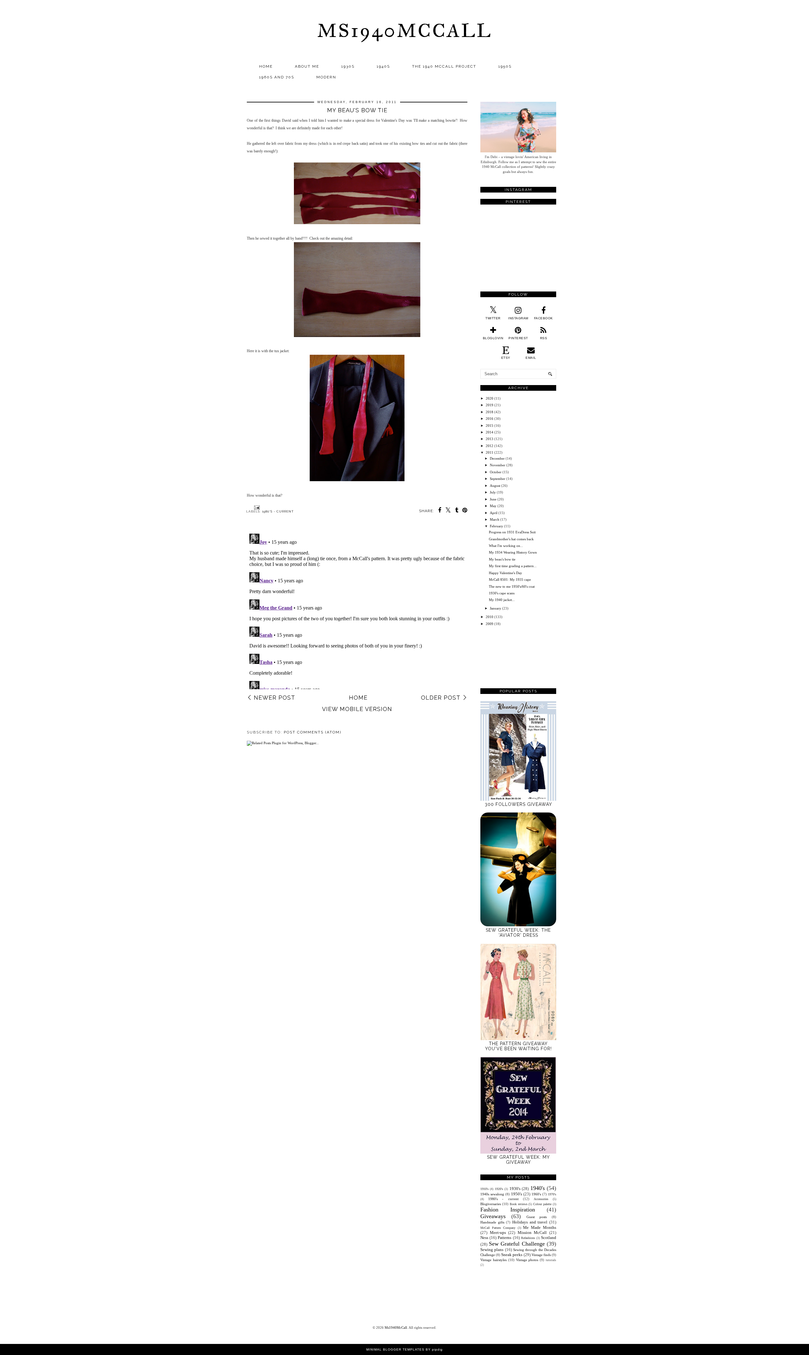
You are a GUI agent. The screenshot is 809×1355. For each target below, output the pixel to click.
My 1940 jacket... (502, 600)
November (497, 465)
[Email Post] (256, 507)
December (497, 458)
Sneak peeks (511, 1254)
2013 (489, 439)
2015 (489, 425)
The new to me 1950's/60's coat (512, 586)
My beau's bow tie (502, 559)
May (493, 506)
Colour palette (542, 1204)
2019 (489, 405)
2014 (489, 432)
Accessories (541, 1199)
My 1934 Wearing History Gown (513, 552)
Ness (484, 1237)
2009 (489, 624)
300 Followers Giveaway (518, 804)
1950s (505, 66)
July (493, 492)
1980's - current (278, 511)
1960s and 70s (276, 77)
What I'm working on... (506, 546)
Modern (326, 77)
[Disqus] (357, 610)
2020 (489, 398)
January (495, 608)
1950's (516, 1194)
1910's (484, 1189)
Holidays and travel (529, 1222)
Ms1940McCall (404, 30)
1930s (348, 66)
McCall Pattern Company (497, 1227)
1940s (383, 66)
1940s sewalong (492, 1194)
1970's (552, 1194)
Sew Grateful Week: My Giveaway (518, 1160)
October (496, 472)
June (493, 499)
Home (266, 66)
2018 (489, 412)
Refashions (528, 1238)
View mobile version (357, 709)
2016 (489, 418)
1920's (499, 1189)
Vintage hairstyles (493, 1260)
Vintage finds (541, 1255)
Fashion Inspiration (507, 1209)
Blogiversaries (490, 1204)
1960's (536, 1194)
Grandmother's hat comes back (511, 539)
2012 (489, 446)
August (495, 485)
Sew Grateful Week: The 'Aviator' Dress (518, 933)
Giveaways (493, 1216)
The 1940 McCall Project (444, 66)
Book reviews (518, 1204)
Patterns (504, 1237)
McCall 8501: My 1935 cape (510, 579)
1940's (537, 1188)
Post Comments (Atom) (312, 732)
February (496, 526)
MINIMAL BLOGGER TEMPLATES (395, 1349)
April (493, 513)
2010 (489, 617)
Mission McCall (532, 1232)
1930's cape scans (501, 593)
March (494, 519)
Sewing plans (491, 1249)
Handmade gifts (492, 1222)
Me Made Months (539, 1227)
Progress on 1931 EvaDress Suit (512, 532)
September (497, 479)
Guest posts (536, 1217)
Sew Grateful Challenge (517, 1244)
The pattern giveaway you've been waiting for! (518, 1046)
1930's (514, 1188)
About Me (307, 66)
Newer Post (274, 697)
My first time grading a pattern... (513, 566)
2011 (489, 452)
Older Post (440, 697)
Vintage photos (527, 1260)
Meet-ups (498, 1232)
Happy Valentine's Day (505, 573)
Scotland (548, 1237)
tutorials (551, 1260)
